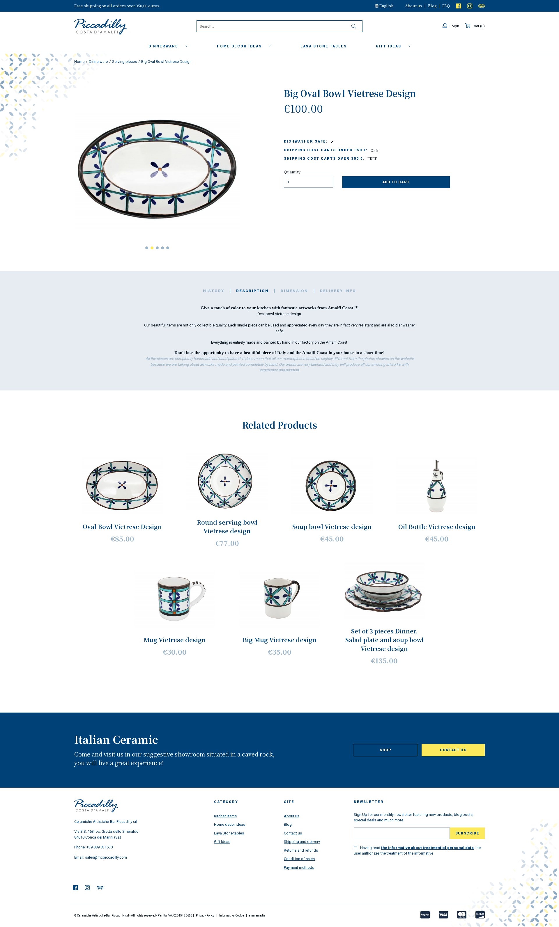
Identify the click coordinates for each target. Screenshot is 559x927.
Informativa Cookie (231, 915)
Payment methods (299, 867)
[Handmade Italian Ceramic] (115, 27)
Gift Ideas (222, 841)
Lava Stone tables (229, 833)
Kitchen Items (225, 816)
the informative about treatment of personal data (427, 848)
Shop (385, 750)
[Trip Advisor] (481, 5)
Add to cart (396, 182)
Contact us (453, 750)
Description (252, 291)
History (213, 291)
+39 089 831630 (99, 847)
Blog (432, 5)
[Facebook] (458, 5)
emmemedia (257, 915)
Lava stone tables (323, 46)
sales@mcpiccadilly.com (106, 857)
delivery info (338, 291)
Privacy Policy (205, 915)
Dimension (294, 291)
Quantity (292, 172)
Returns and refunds (301, 850)
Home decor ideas (240, 46)
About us (413, 5)
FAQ (446, 5)
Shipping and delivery (302, 841)
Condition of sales (299, 859)
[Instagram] (469, 5)
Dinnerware (164, 46)
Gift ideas (389, 46)
